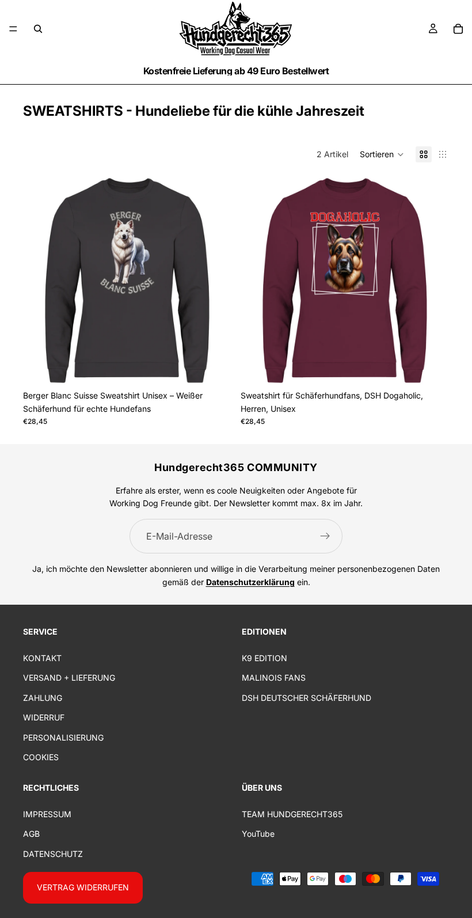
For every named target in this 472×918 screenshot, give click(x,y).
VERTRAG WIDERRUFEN (83, 887)
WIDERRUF (43, 717)
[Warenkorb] (458, 28)
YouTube (258, 834)
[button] (382, 154)
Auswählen (223, 366)
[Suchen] (38, 28)
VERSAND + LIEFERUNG (69, 678)
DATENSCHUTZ (53, 854)
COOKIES (41, 757)
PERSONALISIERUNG (63, 737)
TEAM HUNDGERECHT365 (292, 814)
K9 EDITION (264, 658)
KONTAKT (42, 658)
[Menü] (13, 29)
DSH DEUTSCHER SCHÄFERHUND (306, 698)
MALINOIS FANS (274, 678)
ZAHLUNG (42, 698)
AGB (31, 834)
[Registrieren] (325, 536)
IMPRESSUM (47, 814)
